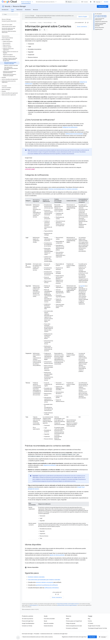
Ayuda (45, 621)
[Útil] (85, 22)
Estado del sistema (48, 625)
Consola (85, 1)
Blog (89, 618)
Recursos (35, 9)
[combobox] (72, 1)
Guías (12, 9)
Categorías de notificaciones (69, 127)
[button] (10, 40)
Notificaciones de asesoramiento (74, 134)
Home (26, 22)
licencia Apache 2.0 (34, 605)
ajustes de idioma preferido (57, 555)
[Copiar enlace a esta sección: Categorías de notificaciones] (50, 175)
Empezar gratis (102, 6)
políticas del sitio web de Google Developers (67, 605)
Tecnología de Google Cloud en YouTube (97, 628)
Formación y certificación (72, 628)
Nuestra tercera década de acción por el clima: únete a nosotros (38, 636)
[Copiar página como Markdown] (44, 30)
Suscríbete (92, 637)
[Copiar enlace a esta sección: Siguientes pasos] (40, 573)
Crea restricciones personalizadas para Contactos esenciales (44, 579)
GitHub (67, 618)
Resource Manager (19, 6)
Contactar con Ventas (27, 625)
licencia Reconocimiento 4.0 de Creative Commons (68, 603)
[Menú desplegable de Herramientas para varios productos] (56, 2)
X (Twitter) (90, 623)
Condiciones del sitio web (46, 633)
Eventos (90, 621)
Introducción (5, 9)
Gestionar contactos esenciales (36, 577)
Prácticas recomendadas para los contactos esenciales (63, 189)
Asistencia (27, 9)
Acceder (106, 1)
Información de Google (27, 633)
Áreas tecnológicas (26, 1)
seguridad (82, 286)
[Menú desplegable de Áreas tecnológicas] (33, 2)
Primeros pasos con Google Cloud (74, 621)
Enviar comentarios (82, 26)
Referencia (19, 9)
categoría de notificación (49, 465)
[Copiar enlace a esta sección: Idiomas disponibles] (42, 545)
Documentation (33, 22)
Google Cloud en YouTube (94, 625)
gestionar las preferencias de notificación (47, 585)
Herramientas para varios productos (45, 1)
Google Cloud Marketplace (28, 623)
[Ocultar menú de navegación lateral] (18, 637)
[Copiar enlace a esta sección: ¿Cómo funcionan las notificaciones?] (56, 120)
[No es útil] (88, 22)
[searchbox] (10, 14)
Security (7, 6)
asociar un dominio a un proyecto (44, 582)
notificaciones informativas (52, 587)
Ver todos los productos (27, 618)
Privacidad (36, 633)
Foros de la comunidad (49, 618)
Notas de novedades (49, 623)
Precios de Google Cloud (27, 621)
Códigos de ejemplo (70, 623)
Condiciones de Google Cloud (60, 633)
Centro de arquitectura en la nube (74, 625)
